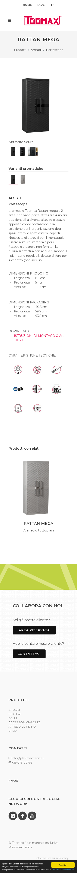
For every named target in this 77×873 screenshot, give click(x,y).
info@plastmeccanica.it (27, 758)
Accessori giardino (24, 722)
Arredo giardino (22, 726)
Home (27, 4)
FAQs (40, 4)
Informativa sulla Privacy (52, 858)
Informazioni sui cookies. (64, 869)
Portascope (54, 50)
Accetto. (63, 865)
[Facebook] (22, 816)
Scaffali (15, 714)
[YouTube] (32, 816)
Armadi (36, 50)
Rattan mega (38, 523)
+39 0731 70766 (21, 762)
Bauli (13, 718)
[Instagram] (13, 816)
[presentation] (5, 497)
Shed (13, 730)
